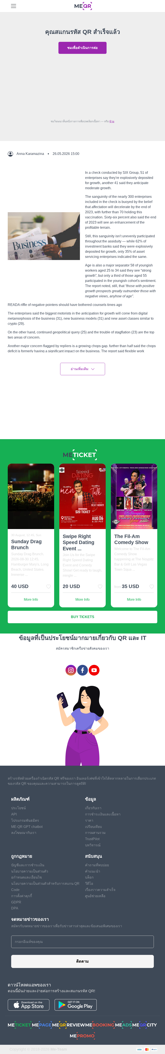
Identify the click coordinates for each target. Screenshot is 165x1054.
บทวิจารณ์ (93, 845)
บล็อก (89, 877)
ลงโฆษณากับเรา (23, 833)
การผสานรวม (95, 833)
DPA (14, 908)
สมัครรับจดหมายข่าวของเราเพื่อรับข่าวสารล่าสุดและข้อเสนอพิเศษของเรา (66, 926)
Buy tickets (82, 617)
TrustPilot (92, 839)
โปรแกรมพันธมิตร (25, 820)
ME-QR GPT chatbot (27, 827)
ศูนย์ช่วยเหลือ (95, 896)
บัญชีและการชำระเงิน (27, 865)
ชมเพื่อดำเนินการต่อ (82, 48)
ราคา (89, 820)
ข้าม (111, 121)
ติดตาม (82, 961)
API (14, 814)
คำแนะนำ (92, 871)
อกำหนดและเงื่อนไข (26, 877)
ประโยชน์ (18, 808)
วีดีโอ (89, 883)
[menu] (13, 6)
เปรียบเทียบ (93, 827)
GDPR (16, 902)
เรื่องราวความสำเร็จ (100, 890)
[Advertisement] (82, 86)
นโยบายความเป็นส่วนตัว (29, 871)
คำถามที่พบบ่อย (97, 865)
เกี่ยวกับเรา (93, 808)
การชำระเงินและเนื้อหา (103, 814)
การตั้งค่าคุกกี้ (21, 896)
